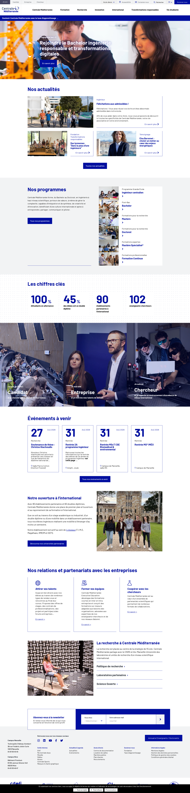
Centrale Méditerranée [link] (42, 10)
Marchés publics (100, 755)
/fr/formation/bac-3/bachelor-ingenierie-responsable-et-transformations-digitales (130, 206)
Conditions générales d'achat (162, 757)
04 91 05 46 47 (13, 768)
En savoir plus (48, 57)
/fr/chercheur (158, 365)
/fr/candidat (31, 365)
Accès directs (108, 2)
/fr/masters (130, 219)
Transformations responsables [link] (145, 10)
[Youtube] (50, 741)
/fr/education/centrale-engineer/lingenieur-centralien (130, 193)
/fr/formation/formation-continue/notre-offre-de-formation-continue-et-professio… (130, 245)
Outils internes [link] (42, 748)
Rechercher (160, 2)
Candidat (16, 2)
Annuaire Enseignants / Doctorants (163, 738)
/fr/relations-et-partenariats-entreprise (95, 365)
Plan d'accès (98, 757)
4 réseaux (71, 529)
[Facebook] (56, 741)
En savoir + (49, 604)
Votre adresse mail (116, 717)
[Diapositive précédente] (29, 43)
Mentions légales (157, 750)
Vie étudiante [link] (173, 10)
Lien (30, 426)
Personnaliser (111, 790)
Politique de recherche (110, 666)
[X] (61, 741)
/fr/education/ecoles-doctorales (130, 232)
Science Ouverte (106, 683)
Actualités (73, 750)
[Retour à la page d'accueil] (10, 9)
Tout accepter (81, 790)
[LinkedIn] (44, 741)
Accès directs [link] (98, 748)
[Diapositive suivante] (29, 56)
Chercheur (40, 2)
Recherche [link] (82, 10)
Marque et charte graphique (48, 764)
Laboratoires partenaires (111, 675)
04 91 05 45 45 (13, 752)
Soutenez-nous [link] (129, 748)
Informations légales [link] (158, 748)
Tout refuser (97, 790)
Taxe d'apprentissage (132, 753)
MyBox (39, 757)
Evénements (74, 753)
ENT (39, 750)
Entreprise (27, 2)
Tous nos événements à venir (95, 479)
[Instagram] (38, 741)
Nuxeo (39, 759)
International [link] (118, 10)
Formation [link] (64, 10)
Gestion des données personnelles (164, 753)
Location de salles (101, 753)
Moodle (40, 755)
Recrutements (99, 759)
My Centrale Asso (44, 753)
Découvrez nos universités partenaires (47, 543)
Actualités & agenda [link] (76, 748)
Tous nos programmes (40, 221)
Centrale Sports (43, 761)
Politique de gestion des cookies (163, 755)
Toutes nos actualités (95, 166)
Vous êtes (88, 717)
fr (169, 2)
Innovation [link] (99, 10)
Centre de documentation (104, 750)
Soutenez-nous (182, 2)
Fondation (128, 750)
